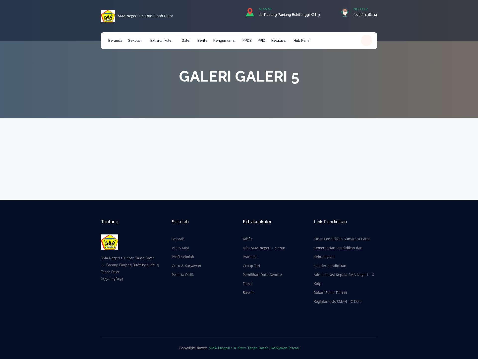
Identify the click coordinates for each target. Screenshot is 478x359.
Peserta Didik (183, 274)
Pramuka (250, 256)
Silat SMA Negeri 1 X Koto (264, 247)
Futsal (248, 283)
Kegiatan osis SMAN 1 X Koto (337, 301)
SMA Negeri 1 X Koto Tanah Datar (144, 15)
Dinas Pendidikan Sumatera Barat (342, 238)
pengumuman (225, 41)
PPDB (247, 41)
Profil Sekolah (183, 256)
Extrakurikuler (162, 41)
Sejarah (178, 238)
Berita (202, 41)
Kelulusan (279, 41)
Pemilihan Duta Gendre (262, 274)
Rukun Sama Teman (330, 292)
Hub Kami (301, 41)
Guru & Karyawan (186, 265)
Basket (248, 292)
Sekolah (135, 41)
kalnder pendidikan (330, 265)
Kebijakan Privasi (285, 348)
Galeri (186, 41)
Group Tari (251, 265)
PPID (261, 41)
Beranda (115, 41)
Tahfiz (247, 238)
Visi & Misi (180, 247)
